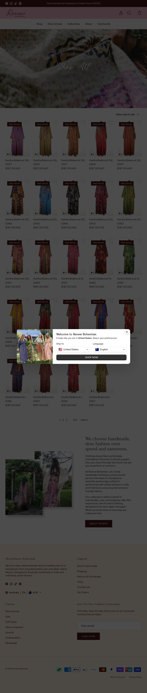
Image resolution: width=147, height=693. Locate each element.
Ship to (60, 343)
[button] (73, 349)
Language (98, 343)
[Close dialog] (127, 332)
